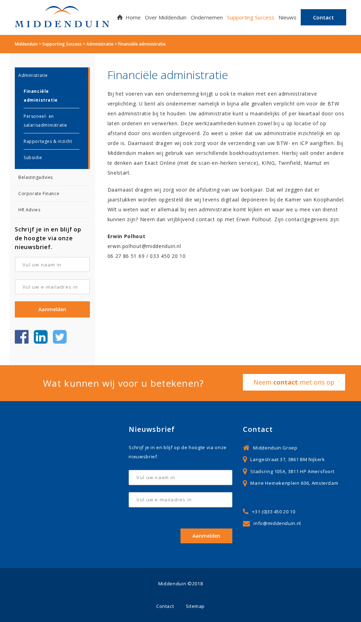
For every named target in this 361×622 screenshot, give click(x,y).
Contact (165, 606)
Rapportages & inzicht (48, 141)
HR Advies (29, 210)
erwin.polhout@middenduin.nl (146, 246)
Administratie (33, 75)
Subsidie (33, 158)
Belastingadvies (35, 177)
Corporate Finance (38, 194)
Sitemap (195, 606)
